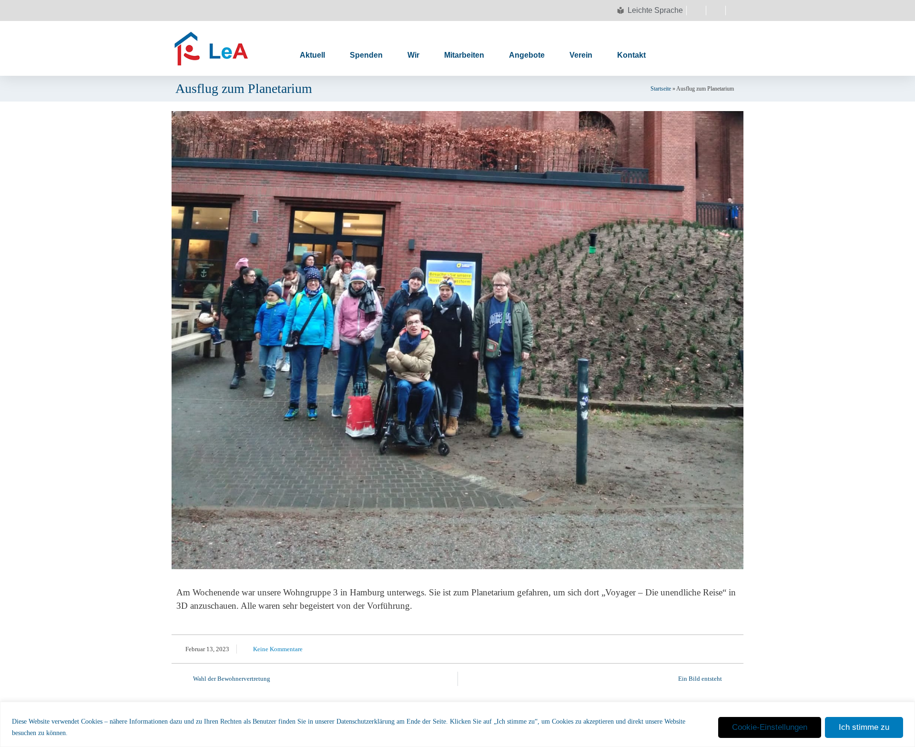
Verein (580, 55)
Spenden (366, 55)
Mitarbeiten (464, 55)
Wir (413, 55)
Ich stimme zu (864, 727)
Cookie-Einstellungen (769, 727)
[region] (457, 724)
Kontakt (631, 55)
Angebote (527, 55)
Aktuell (312, 55)
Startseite (661, 88)
